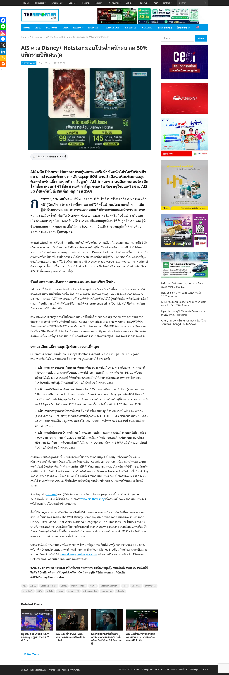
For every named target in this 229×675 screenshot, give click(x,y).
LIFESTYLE (130, 27)
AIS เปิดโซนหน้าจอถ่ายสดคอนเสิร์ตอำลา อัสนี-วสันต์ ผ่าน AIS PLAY (140, 637)
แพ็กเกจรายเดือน (90, 591)
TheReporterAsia (38, 669)
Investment (56, 2)
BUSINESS (93, 27)
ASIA (156, 2)
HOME (26, 2)
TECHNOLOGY (111, 27)
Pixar (125, 585)
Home (24, 37)
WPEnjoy (75, 669)
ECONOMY (51, 27)
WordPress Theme (58, 669)
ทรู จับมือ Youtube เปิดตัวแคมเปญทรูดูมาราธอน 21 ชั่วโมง (35, 637)
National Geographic (109, 585)
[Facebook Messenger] (3, 39)
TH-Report (39, 2)
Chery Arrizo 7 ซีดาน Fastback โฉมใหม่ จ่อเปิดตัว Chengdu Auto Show (183, 322)
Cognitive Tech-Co (48, 585)
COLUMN (147, 27)
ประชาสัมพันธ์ (165, 27)
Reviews (143, 2)
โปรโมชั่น (120, 591)
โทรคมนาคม (107, 591)
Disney (64, 585)
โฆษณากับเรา (183, 27)
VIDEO (38, 27)
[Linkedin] (3, 51)
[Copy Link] (3, 58)
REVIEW (77, 27)
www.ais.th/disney (92, 499)
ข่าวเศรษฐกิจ (150, 585)
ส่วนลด (61, 591)
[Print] (3, 64)
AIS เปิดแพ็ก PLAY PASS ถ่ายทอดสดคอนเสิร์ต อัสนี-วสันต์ (70, 637)
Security (86, 2)
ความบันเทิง (28, 591)
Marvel (93, 585)
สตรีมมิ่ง (50, 591)
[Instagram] (3, 33)
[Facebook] (3, 20)
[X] (3, 45)
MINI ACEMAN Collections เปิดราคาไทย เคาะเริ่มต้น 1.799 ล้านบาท (183, 303)
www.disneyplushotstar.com (78, 554)
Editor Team (45, 63)
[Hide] (1, 70)
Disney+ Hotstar (78, 585)
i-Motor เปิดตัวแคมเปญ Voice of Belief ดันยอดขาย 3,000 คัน (182, 285)
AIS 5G (33, 585)
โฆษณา (166, 2)
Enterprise (147, 669)
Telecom (98, 2)
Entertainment (36, 37)
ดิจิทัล (39, 591)
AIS (24, 585)
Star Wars (136, 585)
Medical (183, 669)
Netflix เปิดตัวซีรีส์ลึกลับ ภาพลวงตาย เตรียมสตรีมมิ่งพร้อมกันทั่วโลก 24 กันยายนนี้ (106, 638)
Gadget (72, 2)
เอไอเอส (51, 494)
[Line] (3, 26)
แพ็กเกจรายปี (73, 591)
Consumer (114, 2)
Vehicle (129, 2)
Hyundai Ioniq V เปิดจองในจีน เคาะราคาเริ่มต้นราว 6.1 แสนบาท (184, 313)
